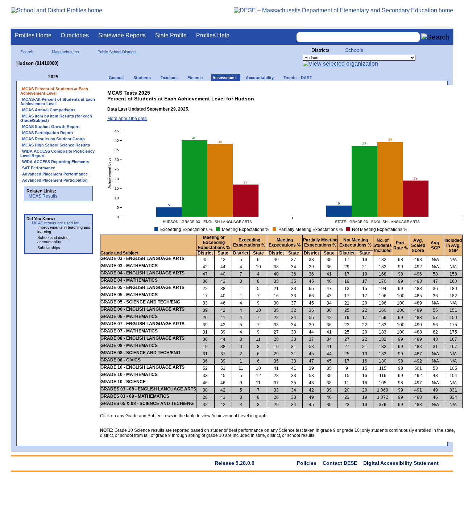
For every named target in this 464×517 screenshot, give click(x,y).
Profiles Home (33, 35)
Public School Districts (117, 52)
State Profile (171, 35)
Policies (306, 463)
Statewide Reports (122, 35)
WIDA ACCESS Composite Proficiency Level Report (57, 153)
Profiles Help (212, 35)
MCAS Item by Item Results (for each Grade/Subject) (56, 118)
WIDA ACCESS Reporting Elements (55, 162)
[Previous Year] (43, 77)
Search (27, 52)
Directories (75, 35)
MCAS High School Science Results (56, 145)
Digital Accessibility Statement (401, 463)
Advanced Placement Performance (55, 174)
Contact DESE (340, 463)
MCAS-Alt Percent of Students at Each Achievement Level (57, 101)
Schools (354, 50)
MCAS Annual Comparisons (48, 110)
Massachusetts (65, 52)
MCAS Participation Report (47, 133)
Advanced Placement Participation (55, 180)
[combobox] (358, 37)
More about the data (127, 118)
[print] (406, 91)
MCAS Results (43, 196)
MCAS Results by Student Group (53, 139)
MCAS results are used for (55, 223)
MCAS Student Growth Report (51, 126)
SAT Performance (38, 168)
